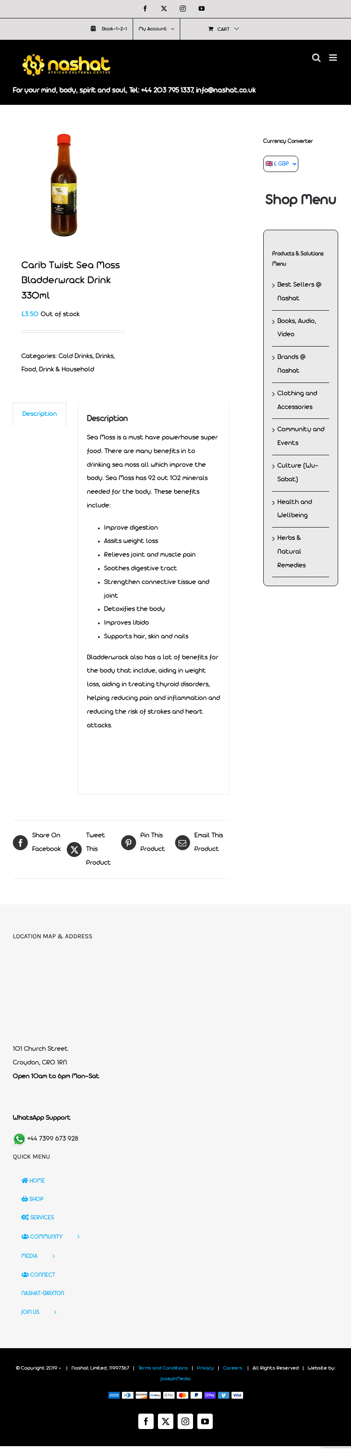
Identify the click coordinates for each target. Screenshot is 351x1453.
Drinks (104, 356)
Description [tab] (39, 414)
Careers (232, 1368)
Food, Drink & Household (57, 370)
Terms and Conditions (163, 1368)
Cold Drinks (75, 356)
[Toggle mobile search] (316, 57)
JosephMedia (175, 1379)
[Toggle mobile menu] (333, 57)
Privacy (205, 1368)
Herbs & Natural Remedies (291, 552)
